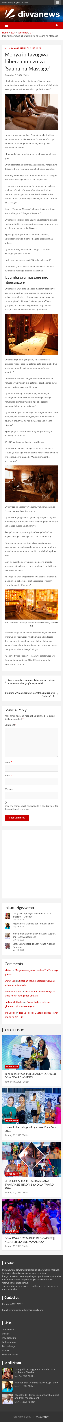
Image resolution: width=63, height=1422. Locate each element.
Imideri (5, 1333)
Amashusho (12, 1067)
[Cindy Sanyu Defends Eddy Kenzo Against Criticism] (7, 946)
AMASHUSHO (14, 1030)
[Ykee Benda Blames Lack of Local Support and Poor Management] (7, 936)
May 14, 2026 (21, 1376)
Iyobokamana (9, 1342)
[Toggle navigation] (6, 25)
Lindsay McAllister (14, 1002)
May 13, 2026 (21, 1386)
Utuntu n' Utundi (30, 48)
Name (8, 762)
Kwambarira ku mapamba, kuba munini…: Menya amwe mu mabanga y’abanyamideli (31, 682)
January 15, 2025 (13, 1082)
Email (8, 775)
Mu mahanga (12, 48)
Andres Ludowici (13, 991)
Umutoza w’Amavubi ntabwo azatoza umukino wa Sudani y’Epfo (30, 695)
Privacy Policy (41, 1417)
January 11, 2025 (13, 1192)
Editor (27, 75)
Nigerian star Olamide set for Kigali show (33, 923)
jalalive (8, 970)
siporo (5, 1350)
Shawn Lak (10, 981)
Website (9, 789)
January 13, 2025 (13, 1135)
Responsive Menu (57, 2)
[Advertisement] (31, 864)
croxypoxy (10, 1012)
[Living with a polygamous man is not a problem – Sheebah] (7, 916)
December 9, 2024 (13, 75)
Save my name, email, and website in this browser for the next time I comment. (31, 808)
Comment (10, 724)
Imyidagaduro (9, 1338)
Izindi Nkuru (12, 1362)
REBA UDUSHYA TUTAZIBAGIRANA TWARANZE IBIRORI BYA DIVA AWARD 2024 (29, 1185)
